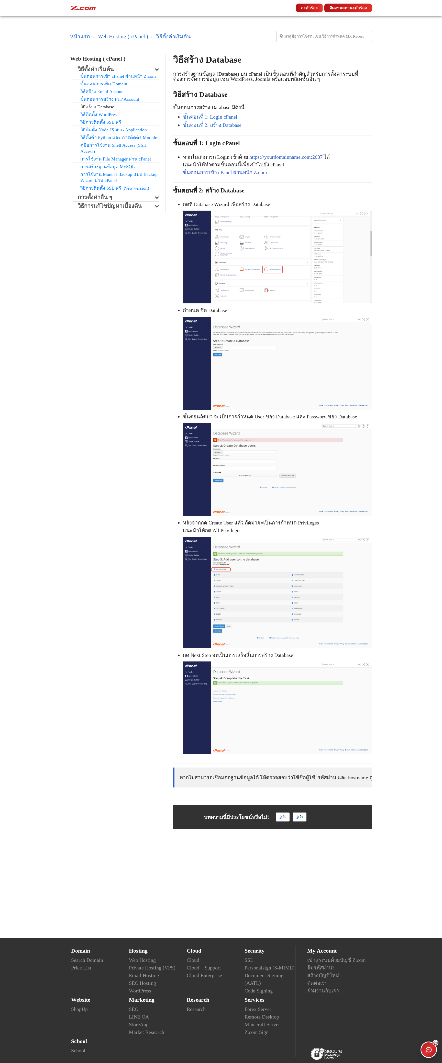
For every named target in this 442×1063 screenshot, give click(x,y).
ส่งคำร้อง (309, 8)
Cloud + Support (204, 967)
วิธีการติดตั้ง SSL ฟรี (100, 122)
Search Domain (87, 960)
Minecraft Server (262, 1024)
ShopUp (79, 1009)
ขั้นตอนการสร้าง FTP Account (109, 99)
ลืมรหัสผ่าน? (321, 967)
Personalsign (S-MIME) (270, 967)
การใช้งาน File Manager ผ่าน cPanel (115, 159)
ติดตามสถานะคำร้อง (348, 8)
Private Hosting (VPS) (152, 967)
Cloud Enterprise (204, 975)
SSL (249, 960)
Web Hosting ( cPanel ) (123, 36)
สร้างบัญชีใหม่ (323, 975)
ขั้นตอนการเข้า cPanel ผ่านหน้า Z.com (118, 76)
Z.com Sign (257, 1032)
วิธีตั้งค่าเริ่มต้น (173, 36)
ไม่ (284, 817)
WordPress (140, 990)
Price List (81, 967)
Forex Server (258, 1009)
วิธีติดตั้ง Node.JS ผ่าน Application (113, 129)
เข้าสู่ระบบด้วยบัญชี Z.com (336, 960)
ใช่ (301, 817)
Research (196, 1009)
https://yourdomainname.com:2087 (286, 157)
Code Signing (259, 990)
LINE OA (139, 1017)
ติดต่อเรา (317, 983)
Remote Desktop (262, 1017)
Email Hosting (144, 975)
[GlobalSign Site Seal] (326, 1053)
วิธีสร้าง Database (97, 106)
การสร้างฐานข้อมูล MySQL (107, 166)
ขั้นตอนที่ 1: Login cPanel (210, 117)
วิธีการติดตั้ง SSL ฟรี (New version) (114, 188)
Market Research (146, 1032)
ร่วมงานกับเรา (323, 990)
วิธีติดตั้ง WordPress (99, 114)
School (78, 1050)
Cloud (193, 960)
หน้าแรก (80, 36)
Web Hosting (142, 960)
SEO (133, 1009)
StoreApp (139, 1024)
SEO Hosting (142, 983)
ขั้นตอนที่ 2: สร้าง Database (212, 125)
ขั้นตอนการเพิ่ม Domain (103, 83)
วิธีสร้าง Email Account (102, 91)
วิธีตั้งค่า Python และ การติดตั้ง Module (118, 137)
